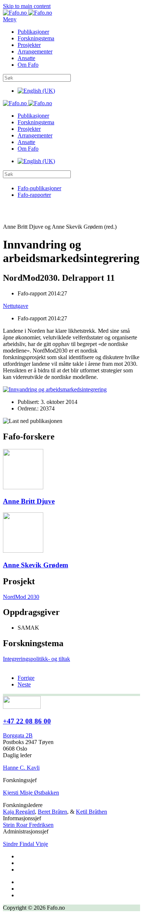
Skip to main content (27, 6)
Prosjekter (29, 45)
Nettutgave (15, 306)
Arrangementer (35, 51)
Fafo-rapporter (34, 195)
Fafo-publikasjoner (39, 188)
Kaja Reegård (19, 812)
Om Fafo (28, 65)
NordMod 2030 (21, 597)
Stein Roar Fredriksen (28, 825)
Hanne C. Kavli (21, 768)
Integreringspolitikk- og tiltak (36, 659)
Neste (24, 684)
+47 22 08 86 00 (27, 721)
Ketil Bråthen (91, 812)
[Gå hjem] (27, 13)
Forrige (26, 678)
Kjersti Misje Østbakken (31, 792)
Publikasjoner (33, 32)
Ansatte (26, 58)
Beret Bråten (52, 812)
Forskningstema (36, 38)
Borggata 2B (18, 735)
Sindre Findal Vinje (25, 844)
